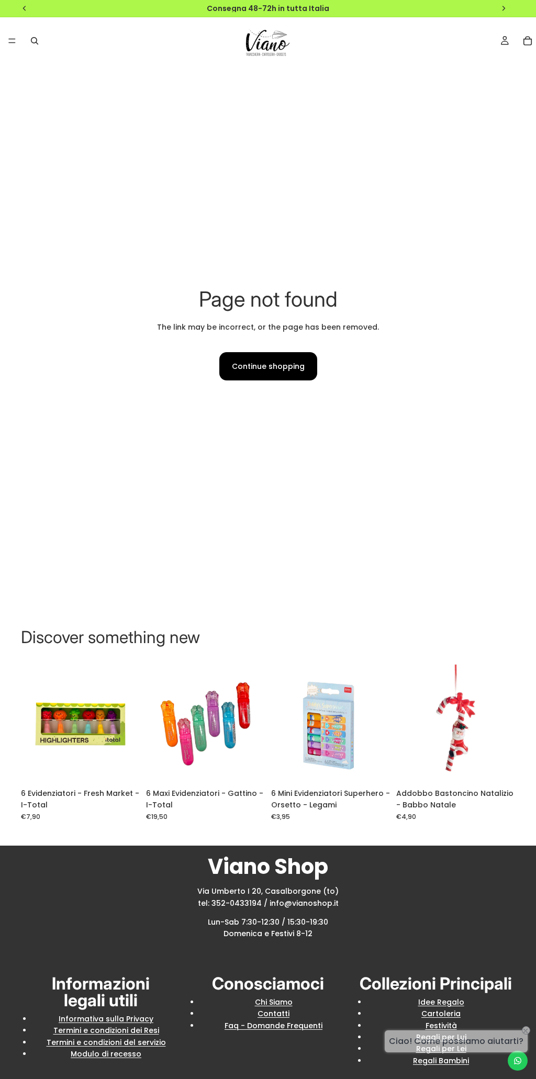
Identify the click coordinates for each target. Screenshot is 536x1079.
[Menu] (12, 41)
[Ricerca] (34, 40)
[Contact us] (518, 1061)
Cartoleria (441, 1013)
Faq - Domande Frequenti (273, 1025)
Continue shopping (268, 366)
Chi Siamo (274, 1002)
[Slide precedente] (157, 724)
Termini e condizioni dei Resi (106, 1030)
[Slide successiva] (253, 724)
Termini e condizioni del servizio (106, 1042)
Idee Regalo (441, 1002)
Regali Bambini (441, 1060)
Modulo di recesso (106, 1054)
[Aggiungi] (123, 767)
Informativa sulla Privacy (106, 1019)
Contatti (273, 1013)
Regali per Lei (441, 1048)
